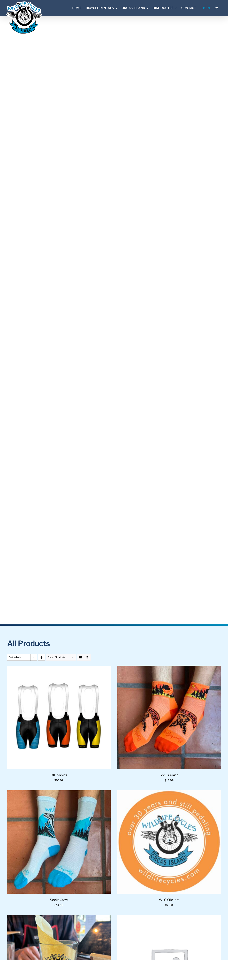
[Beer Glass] (59, 918)
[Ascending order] (41, 657)
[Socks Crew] (59, 793)
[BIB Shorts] (59, 668)
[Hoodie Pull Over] (169, 918)
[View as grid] (80, 657)
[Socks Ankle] (169, 668)
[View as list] (87, 657)
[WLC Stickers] (169, 793)
